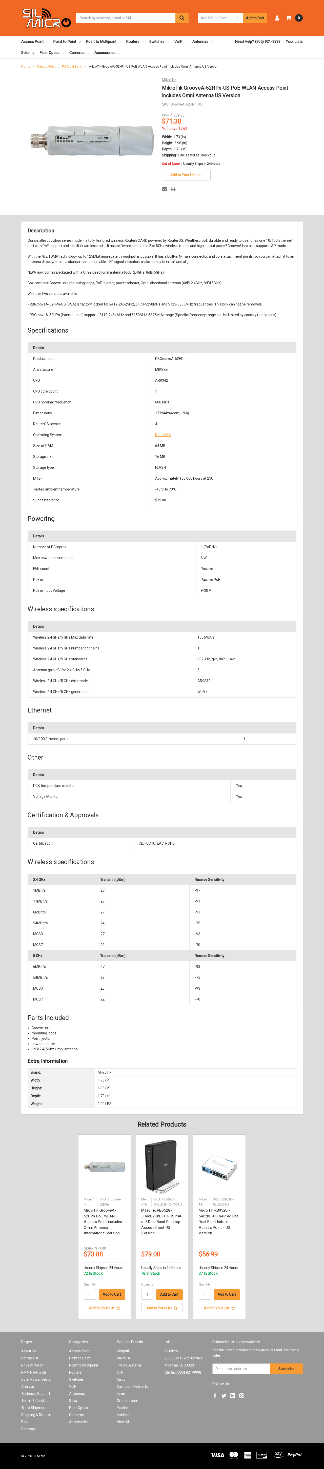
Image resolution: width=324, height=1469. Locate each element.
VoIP (178, 41)
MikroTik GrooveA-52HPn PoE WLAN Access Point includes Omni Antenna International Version (103, 1221)
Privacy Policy (32, 1365)
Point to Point (64, 41)
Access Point (32, 41)
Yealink (123, 1408)
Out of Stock (191, 164)
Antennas (200, 41)
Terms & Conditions (36, 1401)
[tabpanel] (104, 1227)
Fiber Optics (49, 52)
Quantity (90, 1284)
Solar (25, 52)
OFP (120, 1372)
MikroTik (124, 1358)
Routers (132, 41)
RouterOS (163, 435)
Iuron (121, 1394)
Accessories (104, 52)
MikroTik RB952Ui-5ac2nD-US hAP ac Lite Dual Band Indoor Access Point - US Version (218, 1221)
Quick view (104, 1167)
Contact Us (30, 1358)
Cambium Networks (133, 1386)
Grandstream (127, 1401)
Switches (157, 41)
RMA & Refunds (34, 1372)
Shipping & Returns (36, 1415)
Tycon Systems (129, 1365)
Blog (24, 1422)
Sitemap (28, 1429)
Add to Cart (255, 18)
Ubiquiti (123, 1351)
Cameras (77, 52)
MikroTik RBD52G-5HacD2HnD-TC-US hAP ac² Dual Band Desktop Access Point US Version (162, 1221)
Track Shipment (34, 1408)
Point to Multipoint (101, 41)
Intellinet (124, 1415)
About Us (28, 1351)
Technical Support (35, 1394)
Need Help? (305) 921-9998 (257, 41)
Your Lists (294, 41)
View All (123, 1422)
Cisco (121, 1379)
